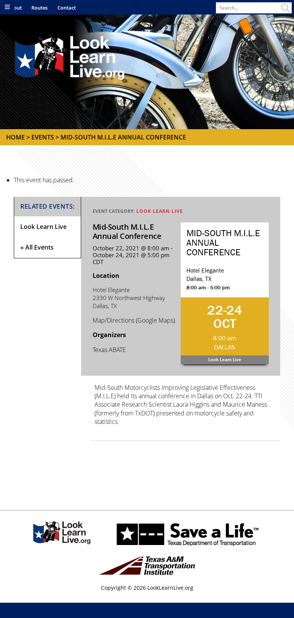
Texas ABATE (109, 349)
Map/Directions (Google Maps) (134, 320)
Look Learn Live (159, 211)
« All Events (37, 247)
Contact (66, 7)
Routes (39, 7)
